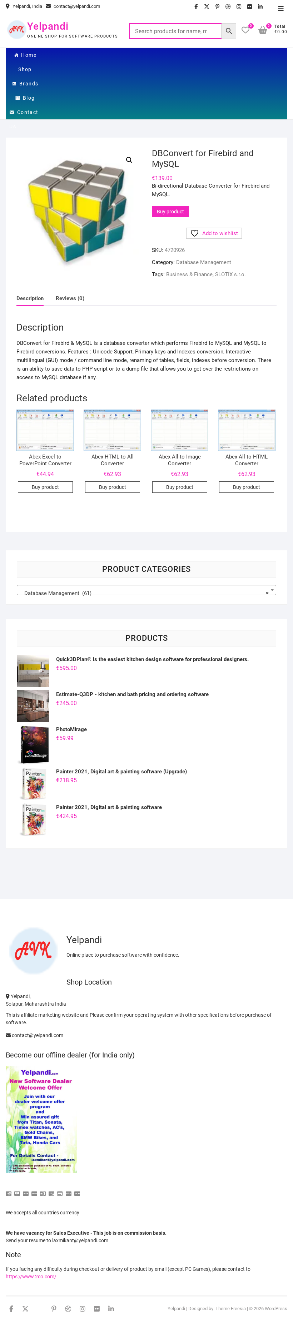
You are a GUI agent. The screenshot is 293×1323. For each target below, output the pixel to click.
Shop (25, 69)
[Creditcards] (60, 1190)
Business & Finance (189, 274)
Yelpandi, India (26, 6)
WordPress (276, 1308)
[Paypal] (34, 1190)
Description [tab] (30, 298)
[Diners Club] (43, 1190)
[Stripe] (68, 1190)
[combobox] (146, 590)
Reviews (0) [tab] (70, 298)
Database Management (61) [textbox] (144, 593)
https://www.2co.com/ (31, 1276)
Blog (29, 98)
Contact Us (23, 114)
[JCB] (77, 1190)
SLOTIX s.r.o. (230, 274)
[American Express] (8, 1190)
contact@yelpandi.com (76, 6)
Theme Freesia (230, 1308)
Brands (28, 83)
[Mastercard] (17, 1190)
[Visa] (26, 1190)
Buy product (170, 211)
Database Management (203, 262)
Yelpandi (48, 26)
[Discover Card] (51, 1190)
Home (28, 55)
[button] (129, 160)
